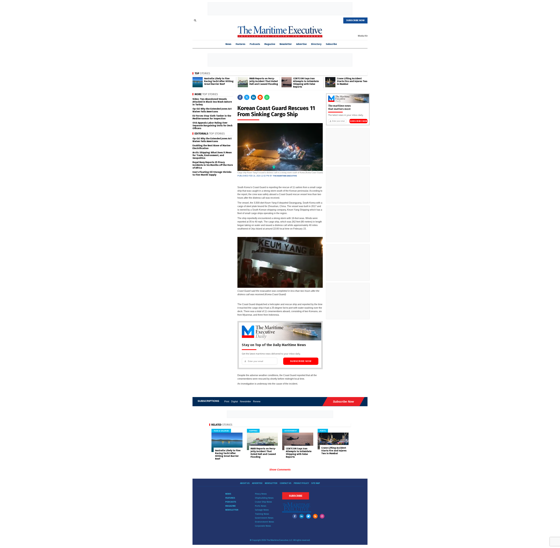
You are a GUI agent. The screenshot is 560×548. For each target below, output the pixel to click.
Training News (262, 514)
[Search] (195, 20)
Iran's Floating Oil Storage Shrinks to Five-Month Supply (211, 173)
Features (240, 44)
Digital (234, 401)
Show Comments (280, 469)
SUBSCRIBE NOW (355, 20)
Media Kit (363, 36)
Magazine (269, 44)
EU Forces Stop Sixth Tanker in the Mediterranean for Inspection (211, 117)
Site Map (315, 483)
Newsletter (286, 44)
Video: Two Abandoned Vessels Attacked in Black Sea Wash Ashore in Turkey (212, 102)
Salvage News (262, 510)
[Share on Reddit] (260, 97)
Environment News (264, 521)
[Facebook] (294, 516)
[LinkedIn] (301, 516)
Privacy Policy (301, 483)
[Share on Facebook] (240, 97)
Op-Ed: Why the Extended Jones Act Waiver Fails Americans (212, 110)
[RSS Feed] (315, 516)
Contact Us (285, 483)
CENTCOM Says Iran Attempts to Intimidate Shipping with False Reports (306, 82)
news (228, 44)
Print (226, 401)
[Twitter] (308, 516)
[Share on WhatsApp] (267, 97)
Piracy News (261, 493)
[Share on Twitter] (246, 97)
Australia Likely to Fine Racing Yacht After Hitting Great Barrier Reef (218, 81)
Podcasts (255, 44)
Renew (256, 401)
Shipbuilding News (264, 498)
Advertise (301, 44)
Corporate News (263, 526)
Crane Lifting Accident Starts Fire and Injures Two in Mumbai (352, 81)
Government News (264, 518)
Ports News (260, 506)
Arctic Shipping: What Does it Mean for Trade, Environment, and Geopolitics (212, 155)
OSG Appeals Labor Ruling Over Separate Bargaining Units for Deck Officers (212, 125)
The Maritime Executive (285, 176)
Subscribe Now (300, 361)
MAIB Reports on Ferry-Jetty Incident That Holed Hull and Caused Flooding (263, 81)
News (228, 493)
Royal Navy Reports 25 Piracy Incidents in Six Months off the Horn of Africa (212, 165)
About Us (245, 483)
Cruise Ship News (263, 501)
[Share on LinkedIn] (253, 97)
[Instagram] (322, 516)
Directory (316, 44)
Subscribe (331, 44)
